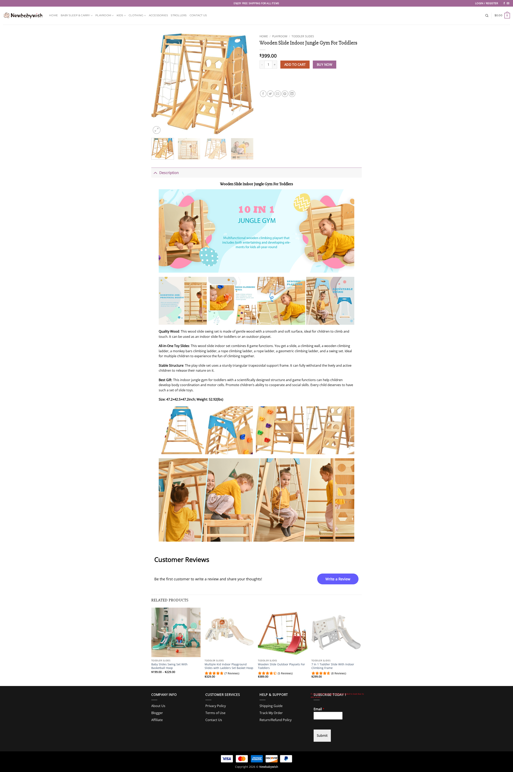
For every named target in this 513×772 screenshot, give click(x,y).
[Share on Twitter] (270, 90)
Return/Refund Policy (276, 720)
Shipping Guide (271, 706)
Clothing (136, 15)
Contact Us (198, 15)
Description (169, 172)
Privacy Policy (215, 706)
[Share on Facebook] (263, 90)
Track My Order (271, 713)
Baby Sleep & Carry (75, 15)
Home (53, 15)
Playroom (103, 15)
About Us (158, 706)
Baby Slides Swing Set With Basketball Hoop (169, 666)
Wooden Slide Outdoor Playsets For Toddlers (281, 666)
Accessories (158, 15)
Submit (322, 735)
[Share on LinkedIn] (292, 90)
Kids (120, 15)
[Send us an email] (508, 3)
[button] (486, 3)
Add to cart (295, 64)
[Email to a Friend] (277, 90)
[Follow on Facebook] (504, 3)
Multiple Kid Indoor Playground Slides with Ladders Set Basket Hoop (229, 666)
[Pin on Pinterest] (285, 90)
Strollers (179, 15)
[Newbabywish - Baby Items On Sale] (23, 15)
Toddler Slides (303, 36)
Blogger (157, 713)
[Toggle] (155, 172)
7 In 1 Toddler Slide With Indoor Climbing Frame (332, 666)
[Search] (486, 15)
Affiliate (157, 720)
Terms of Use (215, 713)
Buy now (324, 64)
